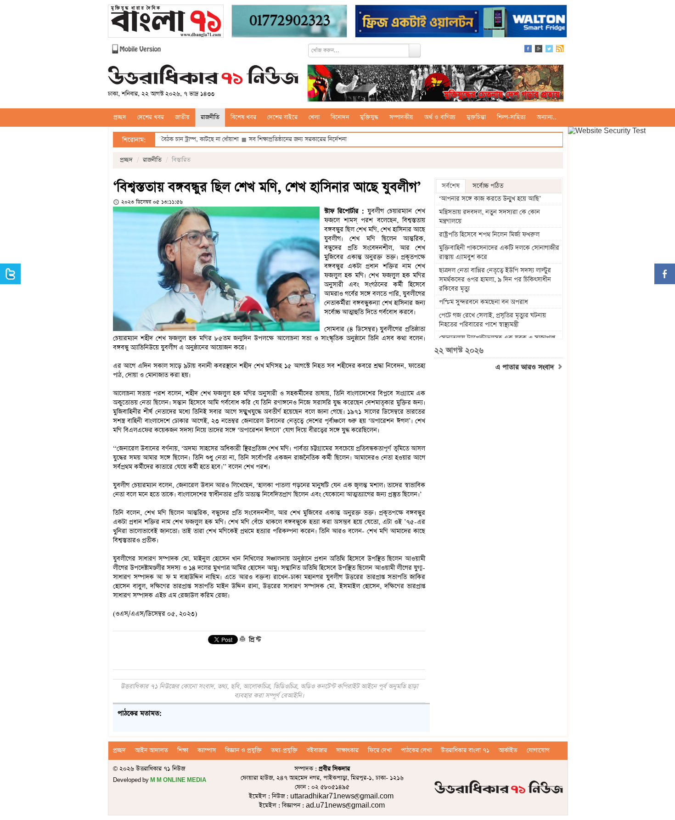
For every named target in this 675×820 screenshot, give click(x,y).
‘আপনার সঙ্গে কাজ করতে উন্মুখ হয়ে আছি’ (490, 198)
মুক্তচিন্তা (476, 117)
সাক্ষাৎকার (347, 750)
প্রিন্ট (254, 639)
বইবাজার (317, 750)
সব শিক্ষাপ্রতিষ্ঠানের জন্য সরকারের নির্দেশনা (271, 139)
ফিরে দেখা (380, 750)
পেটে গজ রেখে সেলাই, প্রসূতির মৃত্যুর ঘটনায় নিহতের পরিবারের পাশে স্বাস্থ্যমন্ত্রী (492, 320)
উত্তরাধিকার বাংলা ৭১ (465, 750)
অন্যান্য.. (547, 117)
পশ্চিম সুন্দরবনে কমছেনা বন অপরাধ (483, 302)
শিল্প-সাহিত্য (511, 117)
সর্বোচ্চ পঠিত (487, 186)
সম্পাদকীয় (401, 117)
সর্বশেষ (451, 186)
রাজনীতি (210, 117)
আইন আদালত (151, 750)
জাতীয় (182, 117)
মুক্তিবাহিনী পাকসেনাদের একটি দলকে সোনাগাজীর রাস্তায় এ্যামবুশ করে (499, 252)
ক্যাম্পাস (206, 750)
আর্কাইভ (508, 750)
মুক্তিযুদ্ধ (369, 117)
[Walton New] (461, 22)
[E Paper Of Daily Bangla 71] (165, 22)
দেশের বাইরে (282, 117)
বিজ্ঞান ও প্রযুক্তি (243, 750)
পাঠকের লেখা (416, 750)
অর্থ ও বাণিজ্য (440, 117)
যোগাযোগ (538, 750)
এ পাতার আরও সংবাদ (526, 367)
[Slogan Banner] (435, 84)
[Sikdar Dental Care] (289, 22)
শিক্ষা (182, 750)
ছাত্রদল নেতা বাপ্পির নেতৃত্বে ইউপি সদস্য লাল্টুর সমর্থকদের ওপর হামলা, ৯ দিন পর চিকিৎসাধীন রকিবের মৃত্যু (495, 279)
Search (415, 50)
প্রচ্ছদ (119, 117)
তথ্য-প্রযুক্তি (284, 750)
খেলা (314, 117)
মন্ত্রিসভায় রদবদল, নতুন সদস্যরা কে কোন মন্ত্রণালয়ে (489, 217)
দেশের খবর (150, 117)
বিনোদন (340, 117)
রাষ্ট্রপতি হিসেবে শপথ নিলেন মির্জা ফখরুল (489, 234)
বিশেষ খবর (243, 117)
